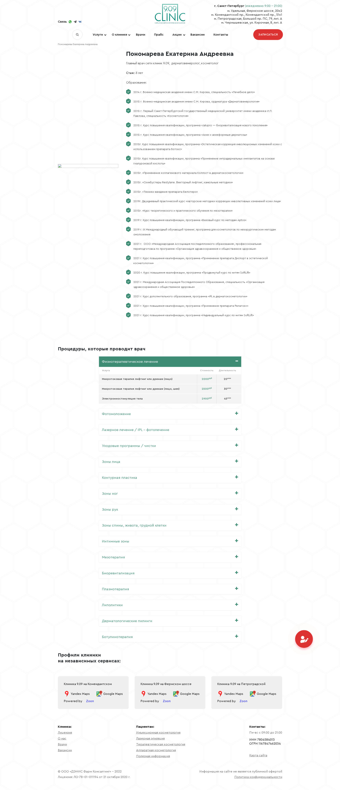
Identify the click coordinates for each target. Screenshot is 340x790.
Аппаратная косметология (156, 750)
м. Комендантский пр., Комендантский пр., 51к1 (246, 14)
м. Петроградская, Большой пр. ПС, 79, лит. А (248, 18)
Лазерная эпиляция (150, 738)
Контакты (220, 34)
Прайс (159, 34)
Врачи (140, 34)
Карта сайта (258, 755)
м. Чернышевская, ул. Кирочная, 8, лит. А (251, 22)
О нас (62, 738)
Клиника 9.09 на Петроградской (241, 684)
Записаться (268, 34)
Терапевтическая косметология (160, 744)
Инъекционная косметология (158, 732)
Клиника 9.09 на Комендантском (88, 684)
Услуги (98, 34)
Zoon (90, 701)
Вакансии (197, 34)
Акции (177, 34)
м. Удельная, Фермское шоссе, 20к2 (254, 10)
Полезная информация (153, 756)
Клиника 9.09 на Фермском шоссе (165, 684)
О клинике (119, 34)
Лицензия (65, 732)
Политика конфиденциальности (258, 777)
